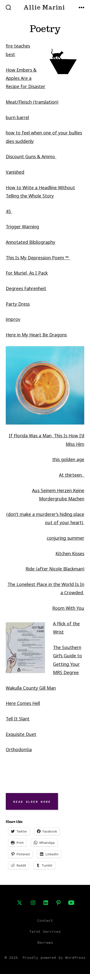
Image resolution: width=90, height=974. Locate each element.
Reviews (45, 942)
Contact (45, 920)
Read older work (32, 801)
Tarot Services (45, 931)
